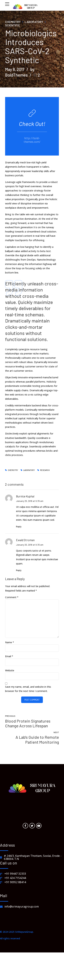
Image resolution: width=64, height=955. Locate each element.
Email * (9, 656)
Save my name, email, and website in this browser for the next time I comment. (28, 689)
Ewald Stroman (25, 540)
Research (45, 470)
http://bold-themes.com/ (32, 139)
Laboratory (34, 22)
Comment (11, 597)
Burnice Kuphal (25, 496)
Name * (9, 642)
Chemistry (13, 22)
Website (9, 670)
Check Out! (32, 123)
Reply (18, 526)
